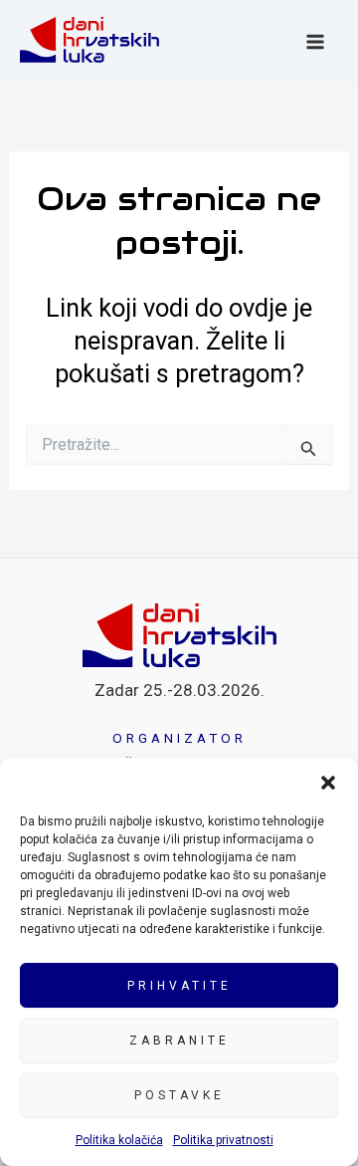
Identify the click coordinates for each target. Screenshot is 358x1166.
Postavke (179, 1095)
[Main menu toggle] (316, 42)
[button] (328, 783)
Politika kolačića (119, 1140)
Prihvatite (179, 986)
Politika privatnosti (223, 1140)
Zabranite (179, 1041)
